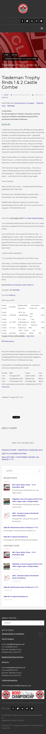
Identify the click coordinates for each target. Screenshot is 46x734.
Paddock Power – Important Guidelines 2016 (22, 450)
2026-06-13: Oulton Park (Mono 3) (16, 537)
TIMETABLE (11, 106)
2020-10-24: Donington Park (14, 453)
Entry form (6, 387)
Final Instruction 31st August (24, 103)
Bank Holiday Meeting (35, 218)
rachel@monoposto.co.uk (15, 644)
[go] (39, 471)
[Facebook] (22, 21)
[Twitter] (27, 21)
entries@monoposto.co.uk (15, 667)
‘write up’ (12, 295)
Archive (5, 97)
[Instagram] (32, 21)
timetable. (16, 290)
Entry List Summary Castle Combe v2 (21, 285)
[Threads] (36, 21)
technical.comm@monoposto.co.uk (18, 685)
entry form (30, 336)
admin (6, 95)
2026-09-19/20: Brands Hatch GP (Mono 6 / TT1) (21, 527)
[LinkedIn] (41, 21)
